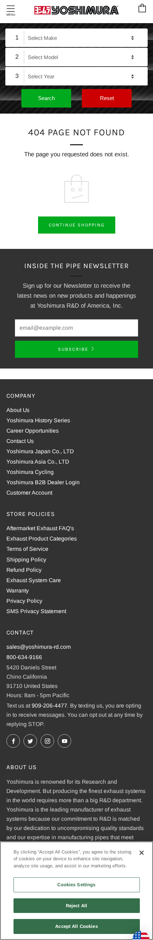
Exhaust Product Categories (41, 539)
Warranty (17, 591)
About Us (18, 410)
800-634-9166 (24, 657)
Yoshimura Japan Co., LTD (40, 451)
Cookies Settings (76, 884)
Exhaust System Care (33, 580)
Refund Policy (24, 570)
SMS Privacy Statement (36, 611)
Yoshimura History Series (38, 420)
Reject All (76, 905)
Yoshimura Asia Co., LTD (37, 462)
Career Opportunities (32, 431)
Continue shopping (77, 225)
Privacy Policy (24, 601)
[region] (76, 890)
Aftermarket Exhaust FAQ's (40, 528)
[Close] (141, 853)
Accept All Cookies (76, 926)
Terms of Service (27, 549)
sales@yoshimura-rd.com (38, 647)
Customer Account (29, 493)
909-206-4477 (49, 706)
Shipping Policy (26, 560)
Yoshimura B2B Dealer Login (43, 482)
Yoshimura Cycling (30, 472)
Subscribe (73, 349)
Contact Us (20, 441)
